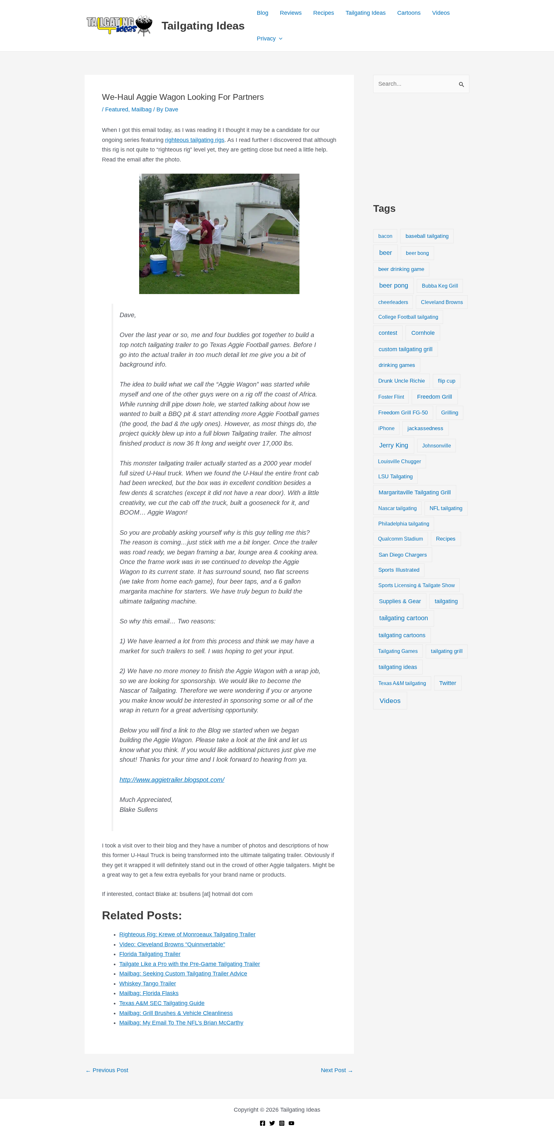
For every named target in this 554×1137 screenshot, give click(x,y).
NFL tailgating (446, 508)
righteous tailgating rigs (194, 140)
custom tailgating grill (405, 349)
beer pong (393, 285)
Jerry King (393, 445)
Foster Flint (391, 397)
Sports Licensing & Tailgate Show (416, 585)
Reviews (291, 13)
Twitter (447, 683)
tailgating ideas (398, 667)
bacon (385, 236)
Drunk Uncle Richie (401, 381)
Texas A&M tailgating (402, 683)
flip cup (446, 381)
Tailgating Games (398, 651)
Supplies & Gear (400, 601)
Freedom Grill (434, 397)
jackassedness (425, 428)
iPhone (386, 428)
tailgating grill (447, 651)
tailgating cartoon (403, 617)
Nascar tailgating (397, 508)
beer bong (417, 253)
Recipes (323, 13)
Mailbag (141, 109)
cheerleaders (393, 302)
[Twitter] (272, 1123)
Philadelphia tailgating (403, 523)
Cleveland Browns (442, 302)
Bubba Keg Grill (440, 286)
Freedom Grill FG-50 (403, 413)
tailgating (446, 601)
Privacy (266, 38)
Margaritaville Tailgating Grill (415, 492)
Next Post (337, 1070)
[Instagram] (282, 1123)
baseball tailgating (427, 236)
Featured (116, 109)
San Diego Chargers (403, 554)
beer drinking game (401, 269)
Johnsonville (436, 445)
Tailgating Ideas (203, 25)
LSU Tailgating (395, 476)
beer (385, 252)
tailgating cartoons (402, 635)
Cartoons (409, 13)
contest (388, 333)
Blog (262, 13)
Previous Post (106, 1070)
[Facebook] (262, 1123)
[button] (279, 38)
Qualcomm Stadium (400, 539)
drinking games (397, 365)
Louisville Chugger (399, 461)
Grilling (449, 413)
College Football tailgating (408, 317)
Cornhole (423, 332)
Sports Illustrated (398, 570)
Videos (441, 13)
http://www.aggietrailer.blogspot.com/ (172, 779)
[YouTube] (291, 1123)
